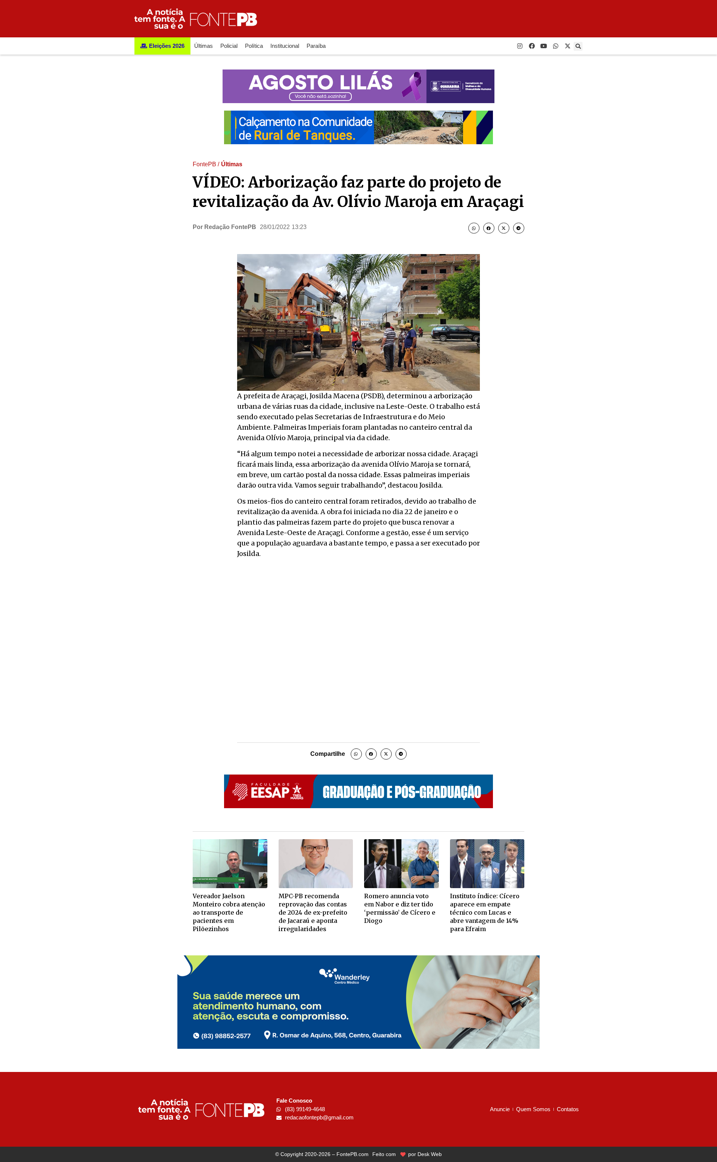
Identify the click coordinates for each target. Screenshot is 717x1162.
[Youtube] (544, 46)
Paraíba (316, 46)
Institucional (284, 46)
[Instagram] (520, 46)
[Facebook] (532, 46)
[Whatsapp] (556, 46)
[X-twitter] (568, 46)
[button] (578, 46)
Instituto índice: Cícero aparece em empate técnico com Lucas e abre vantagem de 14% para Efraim (484, 912)
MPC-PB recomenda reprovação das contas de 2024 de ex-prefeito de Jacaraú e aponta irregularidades (313, 912)
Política (254, 46)
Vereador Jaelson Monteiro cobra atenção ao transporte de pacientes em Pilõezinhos (229, 912)
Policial (229, 46)
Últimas (203, 46)
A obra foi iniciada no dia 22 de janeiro (383, 511)
